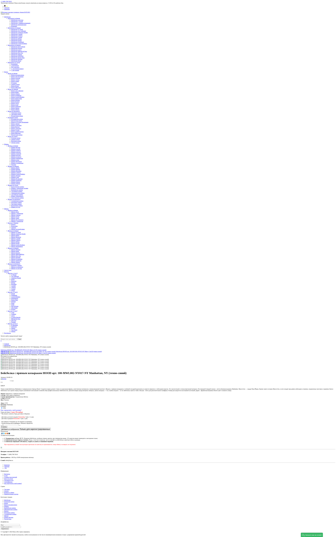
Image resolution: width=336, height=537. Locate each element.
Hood (12, 303)
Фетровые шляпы (16, 202)
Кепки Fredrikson (16, 95)
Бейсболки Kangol (16, 48)
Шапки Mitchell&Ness (17, 254)
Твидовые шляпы (16, 204)
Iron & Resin (14, 306)
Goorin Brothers (15, 297)
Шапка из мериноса (17, 267)
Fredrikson (14, 295)
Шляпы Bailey (15, 168)
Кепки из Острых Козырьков (19, 122)
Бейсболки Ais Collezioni (18, 31)
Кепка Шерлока (16, 133)
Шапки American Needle (18, 234)
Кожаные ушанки (16, 265)
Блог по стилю (8, 478)
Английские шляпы (17, 194)
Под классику (15, 67)
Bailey (13, 279)
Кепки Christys (15, 94)
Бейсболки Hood (16, 61)
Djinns (13, 290)
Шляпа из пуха (15, 207)
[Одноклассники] (6, 433)
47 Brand (13, 275)
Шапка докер (15, 218)
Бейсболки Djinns (16, 39)
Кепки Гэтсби (15, 130)
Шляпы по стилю (13, 185)
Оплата (6, 491)
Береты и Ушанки (13, 223)
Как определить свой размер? (11, 410)
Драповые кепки (16, 113)
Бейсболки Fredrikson (17, 42)
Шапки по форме (13, 210)
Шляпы (6, 144)
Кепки (6, 72)
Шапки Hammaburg (17, 246)
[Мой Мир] (9, 433)
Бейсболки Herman (16, 59)
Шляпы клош (15, 160)
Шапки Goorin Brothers (18, 245)
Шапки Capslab (15, 238)
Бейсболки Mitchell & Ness (19, 51)
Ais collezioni (15, 276)
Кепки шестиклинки (17, 76)
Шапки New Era (16, 256)
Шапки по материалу (14, 264)
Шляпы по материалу (14, 199)
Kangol (13, 309)
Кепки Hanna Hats (16, 98)
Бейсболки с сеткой (17, 21)
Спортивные (15, 65)
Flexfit (13, 293)
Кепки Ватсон (15, 127)
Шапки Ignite (15, 251)
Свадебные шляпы (16, 191)
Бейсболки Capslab (16, 34)
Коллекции (7, 333)
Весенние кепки (16, 141)
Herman (13, 301)
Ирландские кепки (16, 135)
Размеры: (3, 406)
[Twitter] (4, 433)
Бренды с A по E (13, 273)
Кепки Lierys (15, 103)
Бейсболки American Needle (19, 32)
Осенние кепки (15, 138)
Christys (13, 287)
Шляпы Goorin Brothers (18, 174)
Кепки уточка (15, 79)
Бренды (6, 271)
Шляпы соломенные (17, 163)
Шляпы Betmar (15, 169)
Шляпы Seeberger (16, 180)
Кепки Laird (14, 105)
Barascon (13, 281)
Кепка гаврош (15, 124)
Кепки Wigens (15, 109)
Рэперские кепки (9, 501)
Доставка (7, 489)
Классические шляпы (17, 186)
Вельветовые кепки (17, 116)
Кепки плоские (15, 78)
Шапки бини (15, 212)
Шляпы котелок (16, 155)
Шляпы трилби (15, 149)
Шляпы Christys (16, 172)
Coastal (13, 289)
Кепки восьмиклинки (17, 75)
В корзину (4, 426)
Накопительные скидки (11, 494)
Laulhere (13, 314)
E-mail (2, 527)
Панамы (13, 164)
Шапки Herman (15, 249)
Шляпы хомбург (16, 150)
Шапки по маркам (13, 231)
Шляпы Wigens (15, 183)
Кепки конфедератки (17, 131)
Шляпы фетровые (16, 161)
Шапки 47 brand (16, 232)
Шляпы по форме (13, 146)
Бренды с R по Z (13, 323)
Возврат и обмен (9, 492)
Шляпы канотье (16, 152)
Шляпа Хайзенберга (17, 196)
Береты (13, 224)
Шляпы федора (15, 147)
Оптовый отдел (8, 480)
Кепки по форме (12, 73)
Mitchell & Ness (15, 319)
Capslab (13, 286)
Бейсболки (7, 17)
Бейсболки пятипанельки (18, 24)
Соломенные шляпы (17, 201)
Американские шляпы (17, 193)
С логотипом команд (17, 68)
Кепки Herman (15, 100)
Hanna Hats (14, 300)
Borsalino (14, 284)
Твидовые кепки (16, 114)
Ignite (12, 304)
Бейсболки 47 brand (17, 29)
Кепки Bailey (15, 92)
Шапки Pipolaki (15, 257)
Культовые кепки (13, 117)
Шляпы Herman (15, 175)
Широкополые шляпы (10, 509)
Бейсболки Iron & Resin (18, 46)
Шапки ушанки (15, 215)
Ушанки (13, 227)
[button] (312, 535)
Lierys (13, 315)
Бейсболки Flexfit (16, 40)
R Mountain (14, 325)
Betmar (13, 282)
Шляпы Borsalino (16, 171)
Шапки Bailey (15, 235)
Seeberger (14, 326)
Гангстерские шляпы (17, 197)
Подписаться (4, 528)
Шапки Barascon (16, 237)
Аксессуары (7, 270)
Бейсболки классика (17, 20)
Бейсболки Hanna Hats (17, 57)
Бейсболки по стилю (14, 62)
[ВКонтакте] (2, 433)
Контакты (7, 474)
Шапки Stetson (15, 262)
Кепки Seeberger (16, 106)
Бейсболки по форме (14, 18)
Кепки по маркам (13, 89)
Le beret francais (15, 317)
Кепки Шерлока (16, 87)
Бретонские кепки (16, 120)
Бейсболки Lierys (16, 50)
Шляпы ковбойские (17, 158)
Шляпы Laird (15, 177)
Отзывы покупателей (10, 477)
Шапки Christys (15, 240)
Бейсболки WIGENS (17, 56)
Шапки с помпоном (17, 213)
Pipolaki (13, 322)
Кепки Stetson (15, 108)
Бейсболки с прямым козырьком (20, 23)
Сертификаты (8, 482)
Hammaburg (14, 298)
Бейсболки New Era (17, 53)
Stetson (13, 328)
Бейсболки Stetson (16, 54)
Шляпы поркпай (16, 153)
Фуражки (14, 83)
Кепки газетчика (16, 128)
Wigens (13, 331)
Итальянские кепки (17, 119)
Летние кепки (15, 142)
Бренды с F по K (13, 292)
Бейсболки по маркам (14, 28)
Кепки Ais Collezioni (17, 91)
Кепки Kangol (15, 102)
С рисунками (15, 70)
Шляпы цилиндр (16, 157)
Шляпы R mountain (16, 179)
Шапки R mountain (16, 259)
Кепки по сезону (13, 136)
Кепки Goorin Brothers (17, 97)
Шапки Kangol (15, 253)
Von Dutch (14, 330)
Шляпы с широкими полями (19, 188)
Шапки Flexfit (15, 243)
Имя (2, 525)
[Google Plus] (7, 433)
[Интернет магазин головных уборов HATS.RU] (1, 447)
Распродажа (7, 519)
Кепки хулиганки (16, 125)
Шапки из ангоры (16, 268)
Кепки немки (15, 81)
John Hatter (14, 308)
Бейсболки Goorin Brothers (19, 43)
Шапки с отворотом (17, 221)
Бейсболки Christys (16, 35)
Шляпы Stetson (15, 182)
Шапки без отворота (17, 220)
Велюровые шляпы (17, 205)
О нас (6, 475)
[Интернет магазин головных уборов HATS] (15, 12)
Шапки (6, 209)
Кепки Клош (15, 86)
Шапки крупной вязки (18, 229)
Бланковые (14, 64)
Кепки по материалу (14, 111)
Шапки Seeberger (16, 260)
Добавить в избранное (25, 429)
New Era (13, 320)
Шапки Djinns (15, 242)
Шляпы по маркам (13, 166)
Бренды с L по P (12, 311)
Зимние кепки (15, 84)
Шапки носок (15, 216)
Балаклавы (14, 226)
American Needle (16, 278)
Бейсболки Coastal (16, 37)
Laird (12, 312)
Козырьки (14, 26)
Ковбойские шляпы (17, 190)
